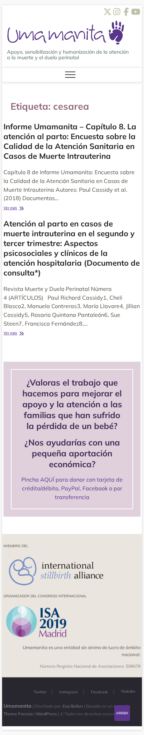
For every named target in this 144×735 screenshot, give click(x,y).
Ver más (20, 208)
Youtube (128, 691)
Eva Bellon (73, 706)
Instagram (68, 691)
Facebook (99, 691)
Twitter (40, 691)
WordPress (46, 713)
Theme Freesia (18, 713)
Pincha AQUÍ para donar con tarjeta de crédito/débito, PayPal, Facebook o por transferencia (72, 488)
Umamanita (17, 706)
